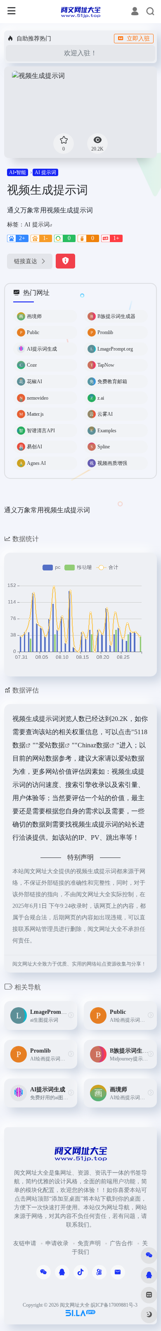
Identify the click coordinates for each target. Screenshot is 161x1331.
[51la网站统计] (80, 1312)
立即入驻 (138, 38)
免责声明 (89, 1243)
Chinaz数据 (93, 745)
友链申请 (24, 1243)
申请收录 (57, 1243)
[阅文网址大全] (80, 11)
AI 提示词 (45, 172)
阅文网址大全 (75, 1305)
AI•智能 (17, 172)
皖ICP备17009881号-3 (114, 1305)
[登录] (134, 12)
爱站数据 (51, 745)
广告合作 (121, 1243)
